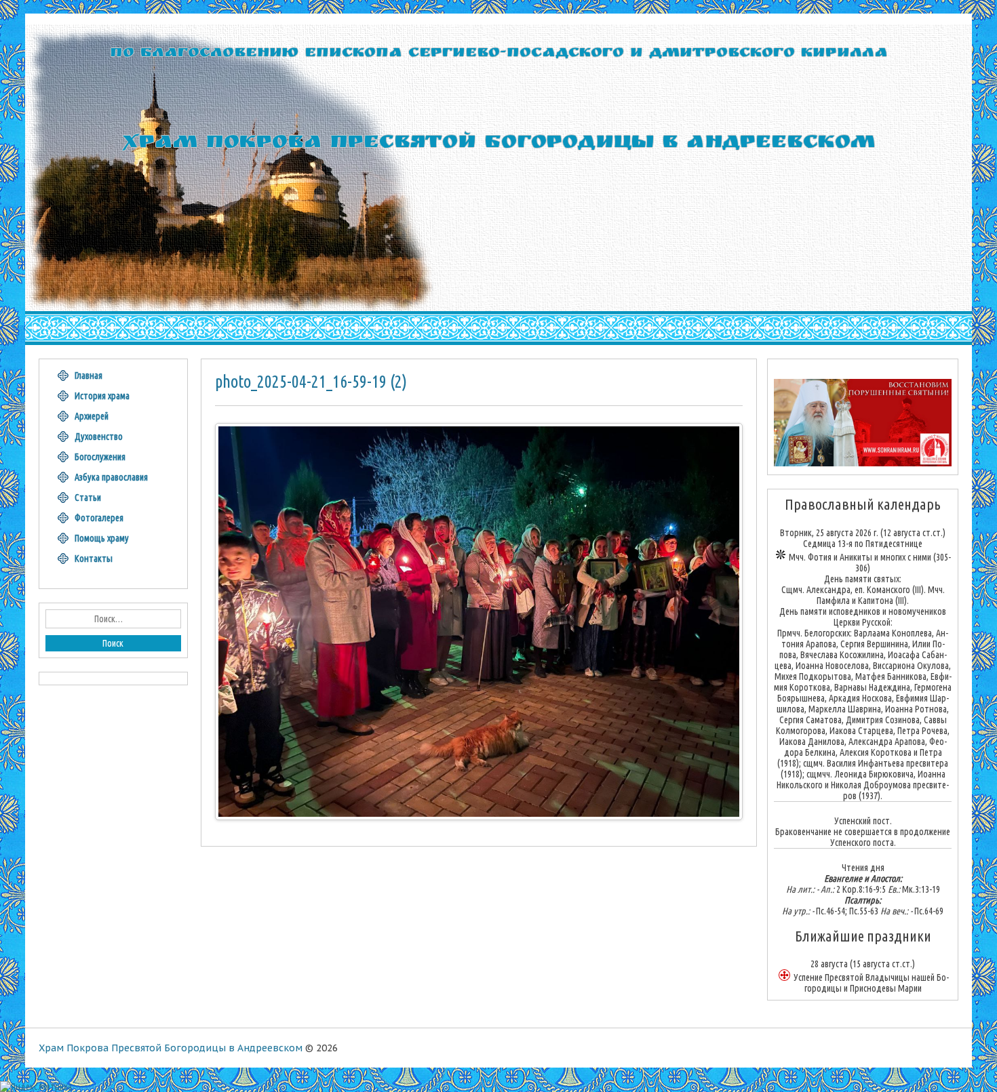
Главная (88, 375)
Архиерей (92, 416)
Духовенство (99, 436)
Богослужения (100, 456)
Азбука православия (111, 477)
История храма (102, 395)
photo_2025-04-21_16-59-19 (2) (311, 381)
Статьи (88, 497)
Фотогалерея (99, 517)
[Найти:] (113, 618)
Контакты (94, 558)
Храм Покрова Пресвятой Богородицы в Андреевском (170, 1048)
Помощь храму (102, 538)
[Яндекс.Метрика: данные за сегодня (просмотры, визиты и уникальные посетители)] (36, 1086)
